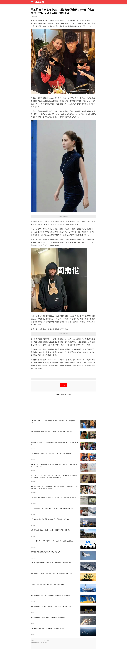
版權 (46, 642)
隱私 (44, 642)
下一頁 (63, 385)
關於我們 (33, 642)
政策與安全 (37, 642)
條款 (42, 642)
